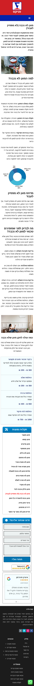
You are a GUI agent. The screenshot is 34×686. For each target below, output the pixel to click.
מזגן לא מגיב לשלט (22, 480)
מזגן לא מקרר (24, 485)
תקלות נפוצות (19, 429)
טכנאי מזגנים (11, 644)
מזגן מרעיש (25, 444)
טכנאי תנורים (11, 658)
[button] (29, 18)
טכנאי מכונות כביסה (11, 651)
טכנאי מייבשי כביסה (11, 655)
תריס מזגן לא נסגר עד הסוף (19, 512)
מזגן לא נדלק (25, 453)
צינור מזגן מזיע (24, 503)
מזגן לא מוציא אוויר (22, 462)
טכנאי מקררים (11, 647)
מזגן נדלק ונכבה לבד (22, 489)
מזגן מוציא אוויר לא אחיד (20, 467)
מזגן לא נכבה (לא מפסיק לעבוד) (17, 494)
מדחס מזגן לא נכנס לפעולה (19, 471)
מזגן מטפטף (25, 448)
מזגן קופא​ (26, 439)
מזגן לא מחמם (24, 458)
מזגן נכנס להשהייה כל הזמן (19, 498)
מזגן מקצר (26, 435)
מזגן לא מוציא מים (23, 476)
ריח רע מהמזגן (24, 507)
